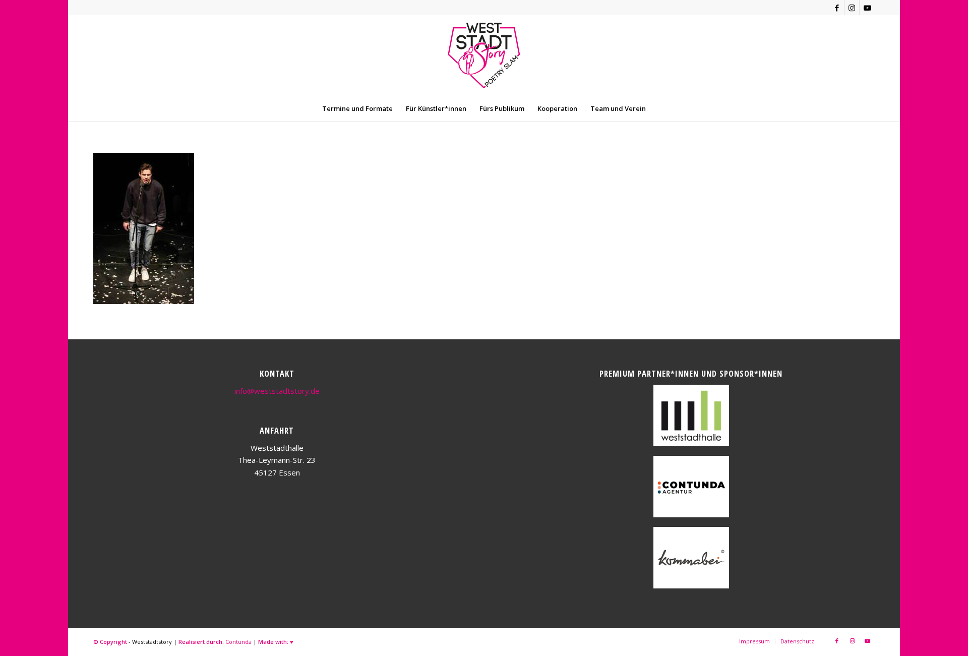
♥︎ (291, 641)
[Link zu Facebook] (836, 7)
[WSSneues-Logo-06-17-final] (484, 55)
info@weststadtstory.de (277, 391)
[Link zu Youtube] (867, 7)
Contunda (238, 641)
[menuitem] (357, 108)
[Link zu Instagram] (851, 7)
